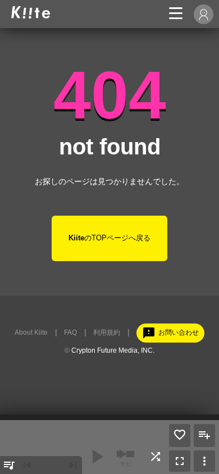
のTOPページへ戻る (109, 238)
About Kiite (31, 332)
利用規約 (106, 332)
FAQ (70, 332)
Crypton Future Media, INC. (112, 350)
